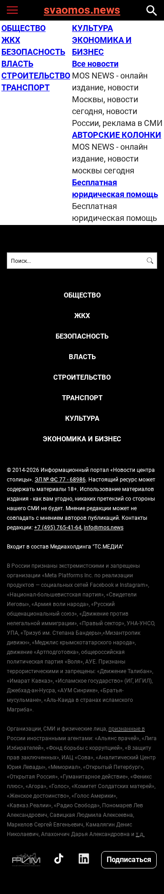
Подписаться (129, 859)
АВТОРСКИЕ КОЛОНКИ (116, 134)
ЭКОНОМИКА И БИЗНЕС (82, 438)
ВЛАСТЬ (17, 63)
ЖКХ (10, 39)
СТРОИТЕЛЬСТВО (35, 75)
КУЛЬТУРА (92, 27)
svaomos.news (82, 10)
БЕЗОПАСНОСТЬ (33, 51)
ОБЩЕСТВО (23, 27)
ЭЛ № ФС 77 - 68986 (60, 479)
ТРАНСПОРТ (25, 87)
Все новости (95, 63)
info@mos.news (103, 527)
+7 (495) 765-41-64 (58, 527)
